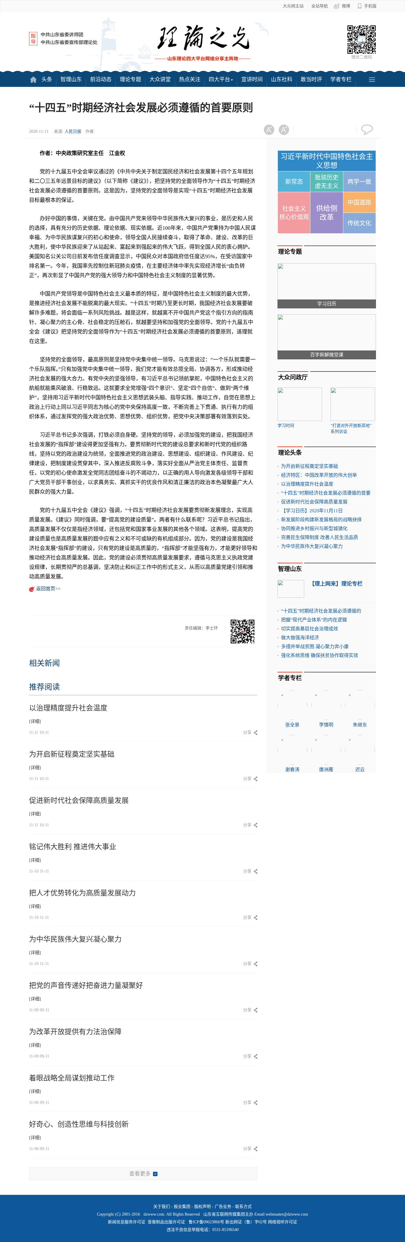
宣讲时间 (252, 79)
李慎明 (326, 724)
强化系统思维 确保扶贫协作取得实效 (319, 655)
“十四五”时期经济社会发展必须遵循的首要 (326, 492)
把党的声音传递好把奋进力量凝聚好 (86, 985)
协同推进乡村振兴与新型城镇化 (314, 528)
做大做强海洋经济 (300, 637)
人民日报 (73, 131)
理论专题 (130, 79)
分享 (247, 732)
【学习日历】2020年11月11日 (312, 510)
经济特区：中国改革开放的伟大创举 (319, 475)
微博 (346, 6)
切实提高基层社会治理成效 (309, 628)
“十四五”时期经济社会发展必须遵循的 (321, 610)
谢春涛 (292, 769)
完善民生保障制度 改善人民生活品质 (319, 537)
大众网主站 (293, 6)
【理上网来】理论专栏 (336, 584)
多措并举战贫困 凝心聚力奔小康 (315, 646)
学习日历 (326, 303)
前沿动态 (100, 79)
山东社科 (281, 79)
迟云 (360, 769)
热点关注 (189, 79)
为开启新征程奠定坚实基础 (71, 754)
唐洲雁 (326, 769)
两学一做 (359, 181)
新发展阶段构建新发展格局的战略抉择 (321, 519)
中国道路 (359, 202)
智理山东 (71, 79)
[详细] (35, 721)
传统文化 (359, 223)
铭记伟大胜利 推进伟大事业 (72, 847)
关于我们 (161, 1206)
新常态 (294, 181)
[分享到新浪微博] (320, 130)
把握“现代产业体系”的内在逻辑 (314, 619)
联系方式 (243, 1206)
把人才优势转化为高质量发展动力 (82, 893)
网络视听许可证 (282, 1222)
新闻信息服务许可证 (126, 1222)
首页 (33, 79)
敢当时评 (311, 79)
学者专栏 (341, 79)
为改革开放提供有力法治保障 (75, 1032)
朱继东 (360, 724)
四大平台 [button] (219, 79)
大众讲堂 (160, 79)
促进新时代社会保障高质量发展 (79, 800)
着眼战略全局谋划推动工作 (71, 1078)
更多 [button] (372, 79)
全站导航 (319, 6)
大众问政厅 (293, 377)
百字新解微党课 (326, 354)
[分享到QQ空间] (334, 130)
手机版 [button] (370, 6)
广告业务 (223, 1206)
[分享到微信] (305, 130)
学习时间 (286, 425)
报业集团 (182, 1206)
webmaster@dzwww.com (287, 1214)
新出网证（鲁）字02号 (246, 1222)
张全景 (292, 724)
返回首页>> (48, 588)
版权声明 (202, 1206)
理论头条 (290, 452)
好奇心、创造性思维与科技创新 (79, 1124)
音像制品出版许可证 (166, 1222)
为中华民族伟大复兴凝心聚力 (75, 939)
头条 (47, 79)
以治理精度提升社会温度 (68, 708)
